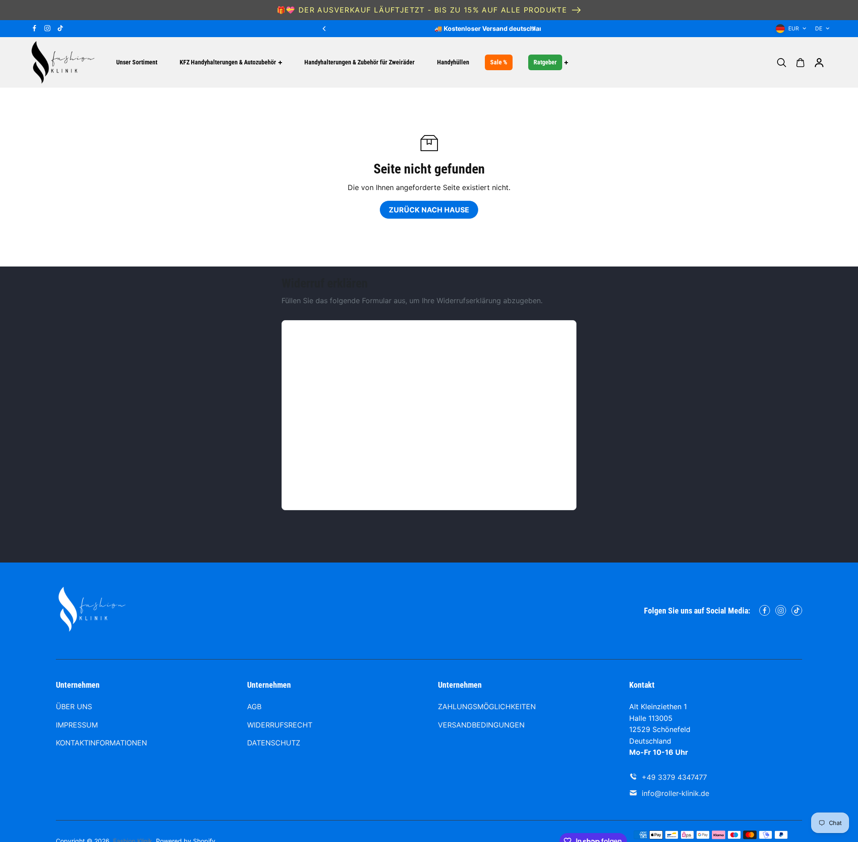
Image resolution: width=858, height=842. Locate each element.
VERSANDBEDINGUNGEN (481, 724)
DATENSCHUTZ (273, 742)
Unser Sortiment (136, 62)
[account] (819, 63)
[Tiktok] (60, 28)
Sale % (498, 62)
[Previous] (325, 28)
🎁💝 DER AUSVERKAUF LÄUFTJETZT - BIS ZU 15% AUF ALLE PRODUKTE (422, 9)
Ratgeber (545, 62)
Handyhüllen (453, 62)
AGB (254, 706)
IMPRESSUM (77, 724)
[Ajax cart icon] (800, 63)
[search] (781, 63)
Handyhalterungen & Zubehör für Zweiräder (359, 62)
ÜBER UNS (74, 706)
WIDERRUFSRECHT (279, 724)
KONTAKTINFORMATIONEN (101, 742)
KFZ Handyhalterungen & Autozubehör (228, 62)
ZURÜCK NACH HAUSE (429, 209)
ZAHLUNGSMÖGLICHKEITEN (487, 706)
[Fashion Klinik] (62, 62)
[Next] (533, 28)
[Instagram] (47, 28)
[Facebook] (34, 28)
